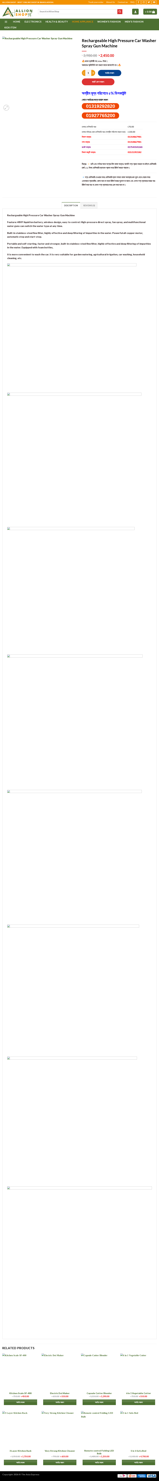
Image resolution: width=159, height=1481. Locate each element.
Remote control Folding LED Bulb (99, 1452)
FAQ (132, 2)
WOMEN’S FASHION (109, 21)
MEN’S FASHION (134, 21)
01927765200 (100, 115)
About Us (110, 2)
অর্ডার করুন (109, 72)
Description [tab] (71, 205)
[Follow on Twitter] (148, 2)
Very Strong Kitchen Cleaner (60, 1450)
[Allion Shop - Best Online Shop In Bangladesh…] (17, 12)
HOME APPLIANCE (82, 21)
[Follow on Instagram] (143, 2)
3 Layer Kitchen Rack (20, 1450)
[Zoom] (6, 108)
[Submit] (120, 11)
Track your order (95, 2)
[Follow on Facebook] (138, 2)
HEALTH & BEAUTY (56, 21)
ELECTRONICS (33, 21)
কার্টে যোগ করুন (98, 81)
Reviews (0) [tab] (89, 205)
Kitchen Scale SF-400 (20, 1393)
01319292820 (100, 106)
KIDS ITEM (10, 27)
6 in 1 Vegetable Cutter (138, 1393)
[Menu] (6, 22)
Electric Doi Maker (60, 1393)
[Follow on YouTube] (154, 2)
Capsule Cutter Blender (99, 1393)
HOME (16, 21)
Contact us (123, 2)
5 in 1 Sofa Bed (138, 1450)
